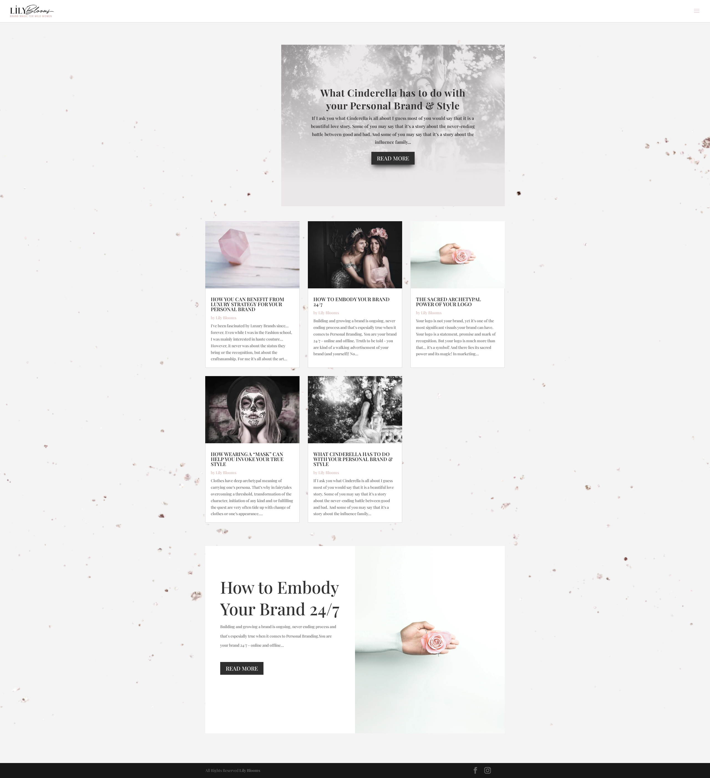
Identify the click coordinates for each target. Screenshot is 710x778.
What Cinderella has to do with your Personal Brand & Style (392, 99)
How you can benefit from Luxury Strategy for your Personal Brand (247, 304)
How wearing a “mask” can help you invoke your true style (247, 459)
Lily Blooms (226, 317)
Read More (393, 158)
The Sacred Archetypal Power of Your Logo (448, 302)
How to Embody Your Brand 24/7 (351, 302)
